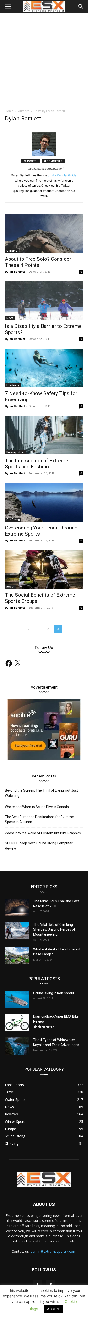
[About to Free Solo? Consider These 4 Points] (44, 233)
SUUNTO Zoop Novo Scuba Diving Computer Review (39, 845)
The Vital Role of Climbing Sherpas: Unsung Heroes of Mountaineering (54, 929)
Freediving (12, 385)
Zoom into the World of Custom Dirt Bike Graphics (43, 833)
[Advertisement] (44, 60)
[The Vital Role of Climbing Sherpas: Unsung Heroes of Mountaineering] (17, 930)
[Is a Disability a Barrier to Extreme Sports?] (44, 300)
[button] (8, 6)
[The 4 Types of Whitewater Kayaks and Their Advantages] (17, 1046)
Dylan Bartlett (15, 271)
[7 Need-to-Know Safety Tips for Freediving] (44, 368)
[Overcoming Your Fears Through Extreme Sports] (44, 502)
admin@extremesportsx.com (53, 1251)
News (9, 318)
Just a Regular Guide (62, 175)
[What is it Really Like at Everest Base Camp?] (17, 955)
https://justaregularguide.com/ (44, 168)
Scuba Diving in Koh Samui (53, 993)
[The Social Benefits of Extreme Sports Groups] (44, 569)
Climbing (11, 250)
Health (10, 586)
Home (9, 111)
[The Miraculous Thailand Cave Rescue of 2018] (17, 907)
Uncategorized (15, 452)
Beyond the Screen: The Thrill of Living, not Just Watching (41, 793)
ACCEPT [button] (53, 1309)
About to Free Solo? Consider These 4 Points (38, 262)
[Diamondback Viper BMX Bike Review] (17, 1022)
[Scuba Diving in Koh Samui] (17, 999)
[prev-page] (28, 629)
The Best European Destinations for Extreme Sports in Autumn (39, 819)
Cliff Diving (13, 519)
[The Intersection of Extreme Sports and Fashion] (44, 435)
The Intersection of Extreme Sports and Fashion (36, 464)
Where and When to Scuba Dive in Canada (37, 807)
